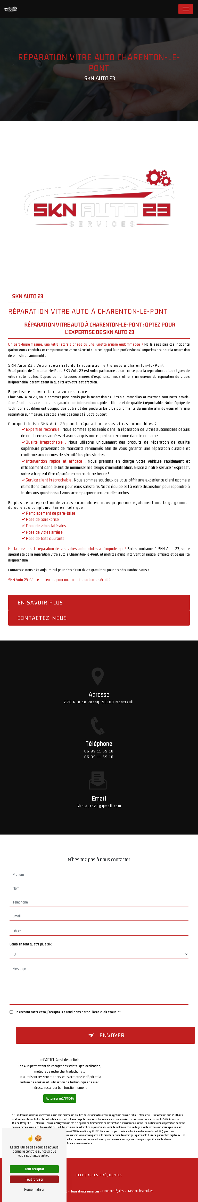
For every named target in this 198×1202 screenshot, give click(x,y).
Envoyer (112, 1035)
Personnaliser (34, 1189)
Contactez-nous (42, 618)
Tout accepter (34, 1169)
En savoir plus (40, 602)
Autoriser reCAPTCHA (60, 1098)
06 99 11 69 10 (99, 751)
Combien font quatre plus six (31, 944)
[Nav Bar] (185, 9)
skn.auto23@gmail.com (99, 806)
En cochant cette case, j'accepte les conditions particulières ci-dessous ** (68, 1012)
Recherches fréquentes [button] (99, 1175)
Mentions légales (112, 1191)
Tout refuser (34, 1179)
